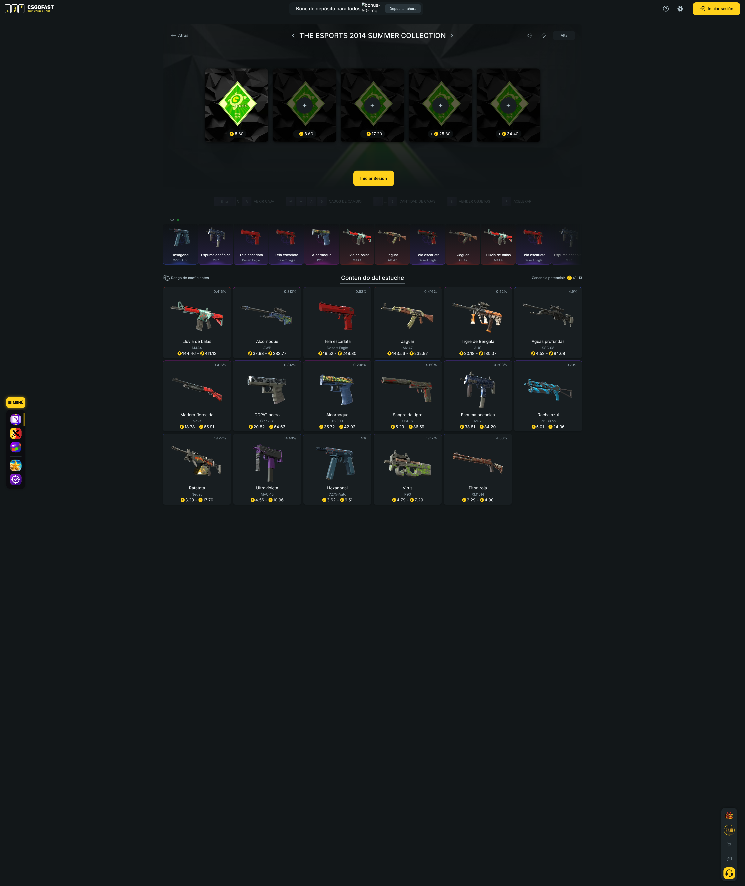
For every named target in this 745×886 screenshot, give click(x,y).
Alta (564, 35)
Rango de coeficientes (190, 278)
